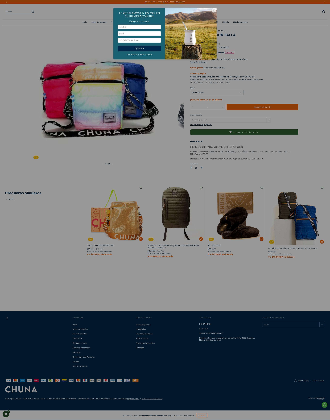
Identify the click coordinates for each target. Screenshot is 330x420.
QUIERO (139, 48)
